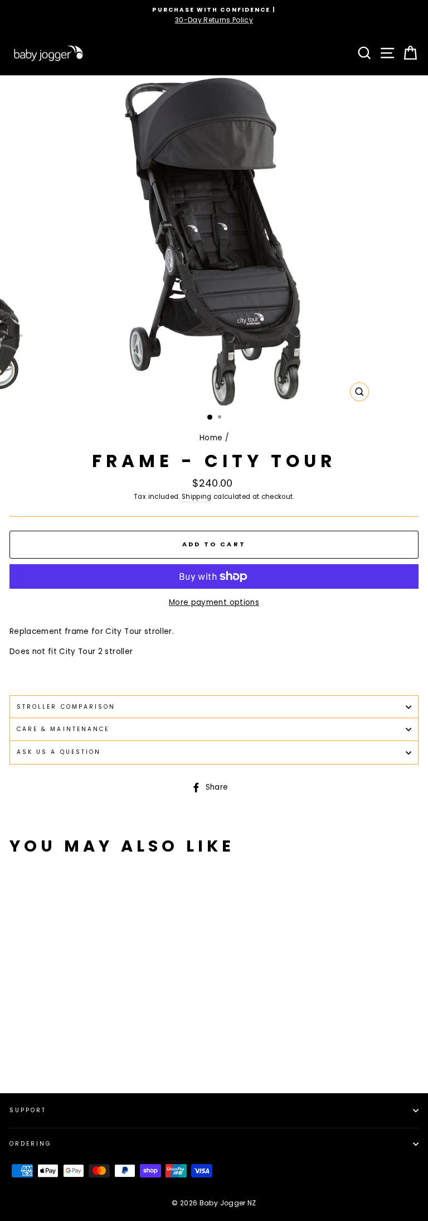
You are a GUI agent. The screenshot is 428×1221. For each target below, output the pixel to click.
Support (27, 1110)
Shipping (197, 496)
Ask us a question (59, 752)
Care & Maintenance (63, 729)
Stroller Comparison (66, 707)
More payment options (214, 602)
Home (211, 437)
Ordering (30, 1144)
